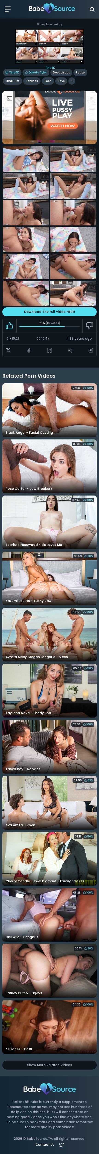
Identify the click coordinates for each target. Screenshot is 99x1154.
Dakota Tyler (38, 72)
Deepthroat (61, 72)
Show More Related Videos (49, 1065)
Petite (80, 72)
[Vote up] (10, 326)
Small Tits (13, 81)
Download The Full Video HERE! (49, 311)
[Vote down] (89, 326)
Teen (48, 81)
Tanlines (32, 81)
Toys (61, 81)
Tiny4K (14, 72)
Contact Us (45, 1144)
